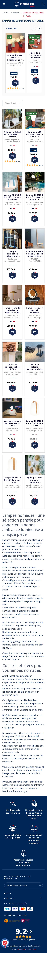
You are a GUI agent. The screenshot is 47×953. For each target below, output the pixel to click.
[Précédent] (33, 28)
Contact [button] (9, 898)
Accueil (5, 13)
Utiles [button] (7, 893)
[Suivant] (39, 28)
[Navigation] (4, 4)
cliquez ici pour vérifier (27, 949)
